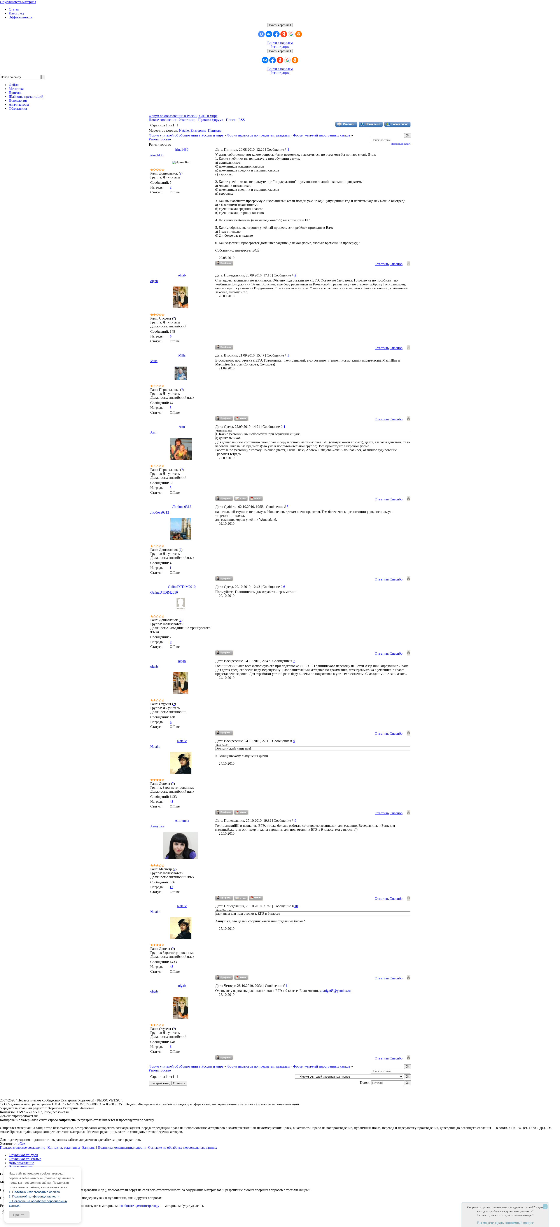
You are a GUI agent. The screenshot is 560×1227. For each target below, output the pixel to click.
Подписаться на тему (400, 144)
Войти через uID (280, 25)
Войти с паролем (280, 43)
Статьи (14, 9)
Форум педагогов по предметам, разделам (258, 135)
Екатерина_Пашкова (206, 130)
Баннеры (88, 1147)
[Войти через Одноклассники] (298, 34)
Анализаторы (19, 104)
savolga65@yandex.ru (335, 991)
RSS (241, 120)
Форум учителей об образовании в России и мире (186, 135)
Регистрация (280, 47)
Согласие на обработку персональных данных (182, 1147)
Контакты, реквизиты (63, 1147)
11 (287, 986)
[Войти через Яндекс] (283, 34)
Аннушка (182, 820)
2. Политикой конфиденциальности (34, 1196)
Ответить (382, 264)
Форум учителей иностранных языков (321, 135)
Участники (187, 120)
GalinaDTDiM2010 (182, 587)
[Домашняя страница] (241, 418)
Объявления (18, 108)
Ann (182, 426)
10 (296, 906)
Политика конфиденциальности (122, 1147)
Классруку (16, 13)
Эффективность (20, 17)
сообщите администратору (139, 1206)
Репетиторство (160, 139)
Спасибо (396, 264)
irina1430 (181, 149)
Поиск (231, 120)
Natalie (184, 130)
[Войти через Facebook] (276, 34)
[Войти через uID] (261, 34)
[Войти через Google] (291, 34)
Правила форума (210, 120)
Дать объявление (21, 1163)
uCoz (21, 1143)
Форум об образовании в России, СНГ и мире (183, 116)
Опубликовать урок (23, 1155)
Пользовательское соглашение (22, 1147)
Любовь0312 (181, 507)
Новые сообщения (162, 120)
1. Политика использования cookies (34, 1192)
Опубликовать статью (25, 1159)
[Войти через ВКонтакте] (269, 34)
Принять (19, 1215)
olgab (182, 275)
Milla (182, 355)
